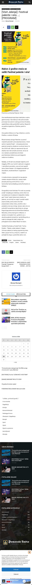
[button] (29, 552)
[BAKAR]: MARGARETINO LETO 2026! (11, 379)
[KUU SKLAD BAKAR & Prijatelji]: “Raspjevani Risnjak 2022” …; (8, 264)
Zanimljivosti (6, 431)
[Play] (24, 581)
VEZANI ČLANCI (10, 294)
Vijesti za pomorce (8, 428)
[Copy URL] (16, 27)
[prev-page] (3, 328)
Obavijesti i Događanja (15, 9)
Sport (4, 422)
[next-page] (5, 328)
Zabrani (16, 574)
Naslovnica (4, 6)
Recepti (5, 419)
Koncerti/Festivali (7, 410)
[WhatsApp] (12, 27)
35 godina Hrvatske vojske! (9, 384)
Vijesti (4, 425)
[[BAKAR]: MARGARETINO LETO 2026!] (6, 469)
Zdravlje (5, 434)
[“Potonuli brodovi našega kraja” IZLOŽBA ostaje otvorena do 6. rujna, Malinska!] (6, 453)
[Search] (29, 2)
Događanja (6, 404)
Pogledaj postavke (16, 579)
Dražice (9, 240)
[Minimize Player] (28, 581)
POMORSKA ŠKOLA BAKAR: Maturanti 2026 (13, 388)
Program (12, 242)
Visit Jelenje (23, 242)
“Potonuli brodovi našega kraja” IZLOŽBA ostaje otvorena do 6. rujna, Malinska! (14, 369)
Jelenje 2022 (5, 242)
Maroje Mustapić (9, 21)
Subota (17, 242)
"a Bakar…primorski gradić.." (11, 398)
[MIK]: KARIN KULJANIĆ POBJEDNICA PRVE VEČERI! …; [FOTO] (23, 264)
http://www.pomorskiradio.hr (16, 285)
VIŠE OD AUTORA (21, 294)
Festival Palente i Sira (18, 240)
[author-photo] (16, 280)
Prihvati (16, 569)
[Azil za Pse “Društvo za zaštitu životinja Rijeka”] (6, 311)
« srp (15, 362)
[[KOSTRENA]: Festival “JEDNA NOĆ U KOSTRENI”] (6, 461)
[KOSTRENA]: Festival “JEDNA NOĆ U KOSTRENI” (15, 374)
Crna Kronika (6, 401)
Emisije (5, 407)
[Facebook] (8, 27)
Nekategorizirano (13, 6)
